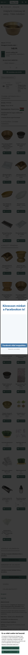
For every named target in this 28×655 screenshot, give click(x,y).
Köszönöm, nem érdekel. (14, 349)
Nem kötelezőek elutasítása (10, 648)
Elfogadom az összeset (10, 652)
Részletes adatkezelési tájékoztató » (10, 644)
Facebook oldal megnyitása (14, 345)
